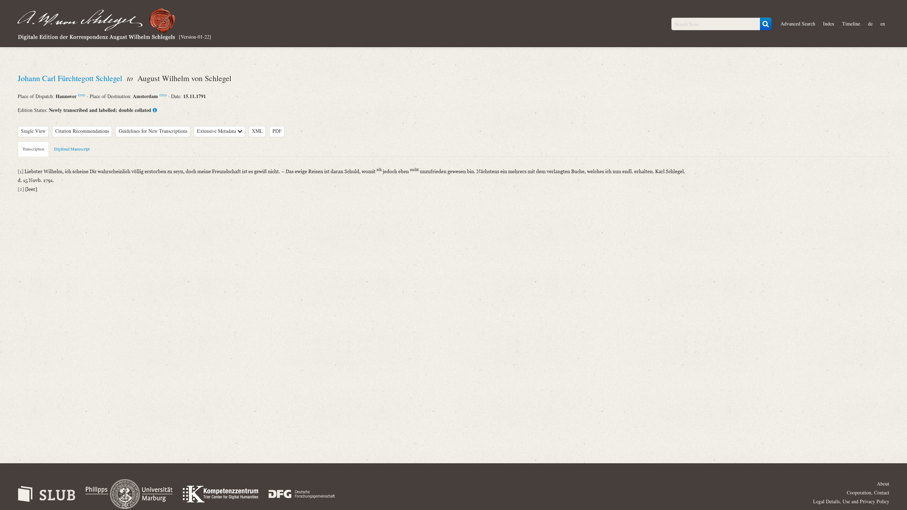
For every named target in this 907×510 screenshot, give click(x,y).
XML (257, 131)
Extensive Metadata (217, 131)
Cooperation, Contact (868, 492)
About (883, 483)
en (882, 23)
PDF (277, 131)
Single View (33, 131)
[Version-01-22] (195, 36)
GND (81, 95)
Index (828, 23)
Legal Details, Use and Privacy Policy (851, 501)
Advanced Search (798, 23)
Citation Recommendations (82, 131)
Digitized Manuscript (72, 149)
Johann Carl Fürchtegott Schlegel (71, 78)
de (870, 23)
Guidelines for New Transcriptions (153, 131)
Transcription (33, 149)
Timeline (851, 23)
